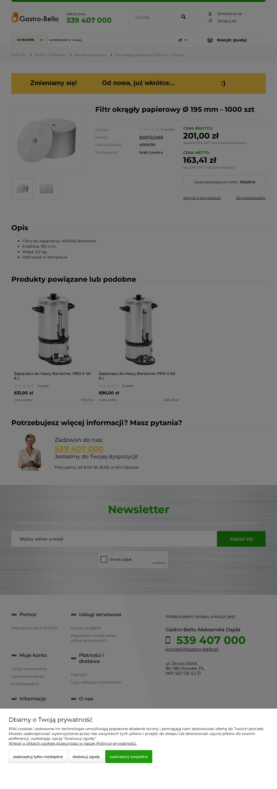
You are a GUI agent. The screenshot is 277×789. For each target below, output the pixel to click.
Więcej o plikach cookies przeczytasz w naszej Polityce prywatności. (73, 743)
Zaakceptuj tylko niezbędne (38, 756)
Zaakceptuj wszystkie (129, 756)
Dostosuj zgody (86, 756)
